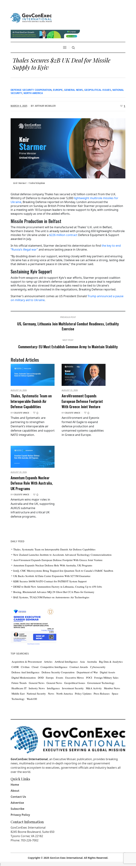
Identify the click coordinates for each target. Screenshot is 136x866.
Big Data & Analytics (111, 661)
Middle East (18, 693)
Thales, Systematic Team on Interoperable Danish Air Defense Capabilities (31, 401)
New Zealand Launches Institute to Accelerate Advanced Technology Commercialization (62, 554)
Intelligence (53, 688)
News (51, 693)
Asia (82, 661)
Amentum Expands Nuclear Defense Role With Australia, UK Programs (32, 483)
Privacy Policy (20, 815)
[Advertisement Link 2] (33, 626)
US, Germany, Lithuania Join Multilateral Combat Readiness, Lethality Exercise (68, 326)
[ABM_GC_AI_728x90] (45, 33)
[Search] (73, 47)
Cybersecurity (98, 667)
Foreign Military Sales (106, 677)
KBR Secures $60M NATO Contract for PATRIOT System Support (50, 581)
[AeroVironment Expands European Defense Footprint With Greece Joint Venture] (84, 375)
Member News (112, 688)
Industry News (37, 688)
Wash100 (32, 699)
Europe (58, 90)
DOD (41, 677)
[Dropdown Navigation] (64, 47)
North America (33, 93)
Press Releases (102, 693)
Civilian (25, 667)
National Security (36, 693)
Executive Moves (74, 677)
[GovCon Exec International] (31, 18)
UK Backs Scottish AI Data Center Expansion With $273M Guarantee (51, 576)
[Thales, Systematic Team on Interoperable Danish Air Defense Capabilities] (33, 375)
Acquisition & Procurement (27, 661)
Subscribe (17, 809)
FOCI (89, 677)
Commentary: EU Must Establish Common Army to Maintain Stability (68, 346)
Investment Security (73, 688)
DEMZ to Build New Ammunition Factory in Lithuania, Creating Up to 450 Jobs (57, 586)
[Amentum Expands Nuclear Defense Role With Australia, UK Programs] (33, 457)
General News (73, 90)
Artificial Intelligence (66, 661)
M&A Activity (94, 688)
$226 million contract (63, 235)
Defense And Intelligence (25, 672)
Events (59, 677)
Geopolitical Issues (97, 90)
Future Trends (19, 683)
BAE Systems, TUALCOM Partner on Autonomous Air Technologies (51, 597)
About (15, 791)
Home (15, 785)
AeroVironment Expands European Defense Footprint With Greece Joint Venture (82, 401)
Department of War (87, 672)
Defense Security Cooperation (31, 90)
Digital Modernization (24, 677)
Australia (92, 661)
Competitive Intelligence (54, 667)
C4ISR (15, 667)
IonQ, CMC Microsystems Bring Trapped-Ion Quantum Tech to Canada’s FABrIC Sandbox (63, 570)
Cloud (35, 667)
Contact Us (18, 797)
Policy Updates (83, 693)
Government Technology (101, 683)
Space (115, 693)
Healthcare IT (19, 688)
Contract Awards (79, 667)
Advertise (17, 803)
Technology (18, 699)
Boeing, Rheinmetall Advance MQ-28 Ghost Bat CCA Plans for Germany (53, 592)
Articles (48, 661)
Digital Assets (107, 672)
